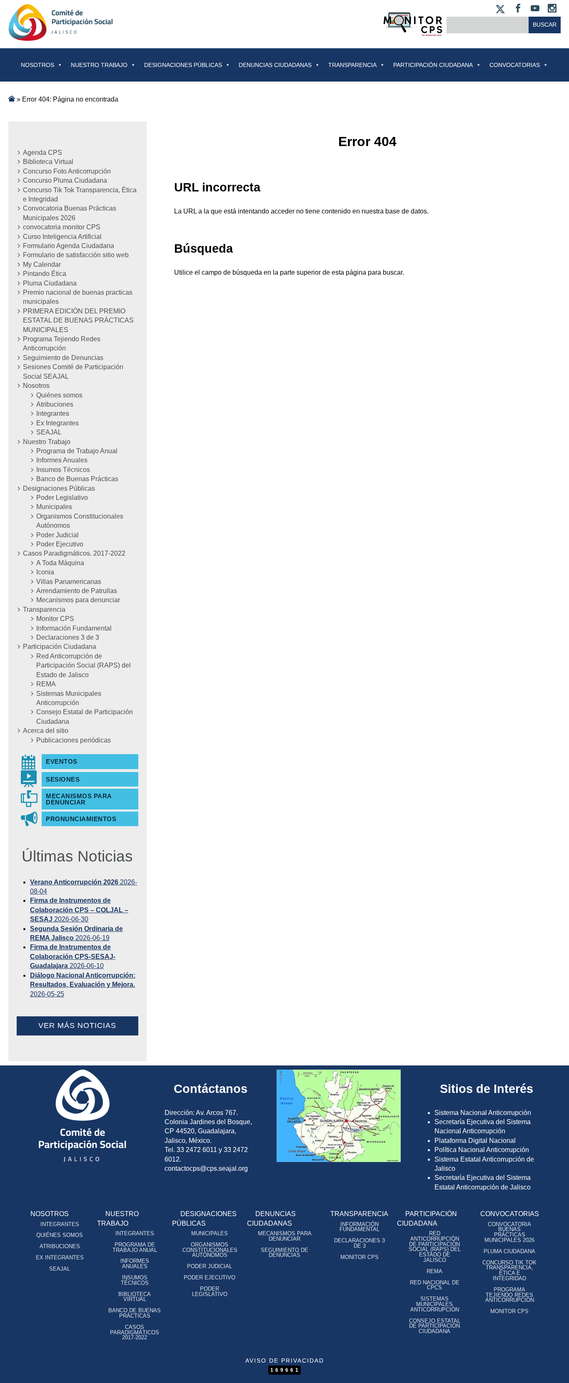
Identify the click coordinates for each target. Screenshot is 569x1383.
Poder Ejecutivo (59, 544)
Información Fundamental (74, 628)
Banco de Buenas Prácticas (77, 478)
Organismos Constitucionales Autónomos (79, 521)
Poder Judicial (57, 535)
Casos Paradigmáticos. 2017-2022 (74, 553)
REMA (46, 684)
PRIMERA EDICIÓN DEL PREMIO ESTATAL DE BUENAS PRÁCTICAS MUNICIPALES (78, 320)
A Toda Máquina (60, 562)
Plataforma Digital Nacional (475, 1140)
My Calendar (42, 264)
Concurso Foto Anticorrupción (67, 171)
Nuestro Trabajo (99, 65)
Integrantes (52, 413)
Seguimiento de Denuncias (63, 357)
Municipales (54, 506)
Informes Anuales (61, 460)
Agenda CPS (42, 152)
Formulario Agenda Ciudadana (68, 245)
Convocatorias (509, 1213)
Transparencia (352, 65)
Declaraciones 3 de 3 (67, 637)
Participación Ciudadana (433, 65)
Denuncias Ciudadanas (275, 65)
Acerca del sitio (45, 730)
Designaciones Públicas (183, 65)
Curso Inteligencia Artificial (62, 236)
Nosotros (37, 65)
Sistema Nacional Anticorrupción (482, 1112)
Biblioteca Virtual (48, 161)
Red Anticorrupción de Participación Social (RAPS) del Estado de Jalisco (83, 665)
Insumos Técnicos (63, 469)
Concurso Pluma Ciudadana (65, 180)
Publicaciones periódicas (73, 740)
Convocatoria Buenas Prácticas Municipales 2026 (69, 213)
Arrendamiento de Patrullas (76, 590)
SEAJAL (49, 432)
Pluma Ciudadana (50, 283)
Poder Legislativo (62, 497)
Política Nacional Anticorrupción (481, 1149)
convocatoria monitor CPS (61, 227)
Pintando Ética (44, 273)
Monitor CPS (55, 618)
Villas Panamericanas (68, 581)
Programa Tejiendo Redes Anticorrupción (61, 343)
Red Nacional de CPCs (434, 1285)
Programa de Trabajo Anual (76, 450)
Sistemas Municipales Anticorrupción (68, 698)
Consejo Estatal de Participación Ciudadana (84, 716)
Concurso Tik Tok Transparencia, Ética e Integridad (80, 194)
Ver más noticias (77, 1025)
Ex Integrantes (57, 423)
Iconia (45, 572)
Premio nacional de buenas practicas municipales (77, 297)
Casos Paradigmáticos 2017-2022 (134, 1332)
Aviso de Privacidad (284, 1360)
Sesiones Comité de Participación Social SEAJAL (73, 371)
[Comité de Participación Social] (60, 34)
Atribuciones (54, 404)
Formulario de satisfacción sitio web (76, 254)
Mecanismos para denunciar (78, 599)
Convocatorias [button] (514, 65)
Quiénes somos (59, 395)
